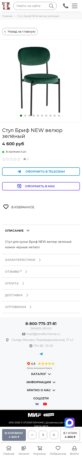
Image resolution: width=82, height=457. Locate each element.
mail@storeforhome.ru (43, 334)
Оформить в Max (44, 186)
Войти (74, 453)
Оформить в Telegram (45, 171)
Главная (9, 453)
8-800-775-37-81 (41, 323)
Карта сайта (41, 425)
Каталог (24, 453)
